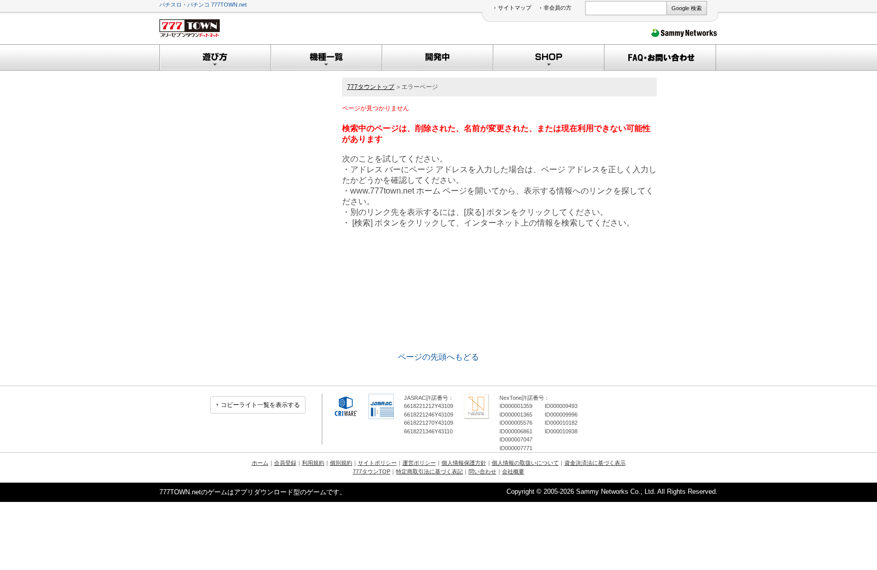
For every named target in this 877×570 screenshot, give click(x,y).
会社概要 (513, 471)
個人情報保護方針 (464, 463)
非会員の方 (557, 8)
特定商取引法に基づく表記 (429, 471)
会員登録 (285, 463)
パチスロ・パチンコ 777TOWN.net (203, 5)
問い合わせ (482, 471)
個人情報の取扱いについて (525, 463)
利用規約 (313, 463)
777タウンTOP (371, 471)
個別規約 (341, 463)
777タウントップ (370, 86)
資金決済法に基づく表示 (595, 463)
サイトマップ (514, 8)
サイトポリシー (377, 463)
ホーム (260, 463)
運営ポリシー (419, 463)
